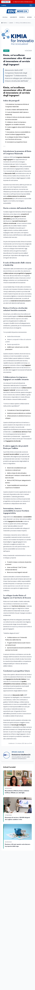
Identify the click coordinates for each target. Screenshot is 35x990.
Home (5, 23)
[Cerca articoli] (30, 5)
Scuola (5, 17)
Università (13, 17)
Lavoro (11, 23)
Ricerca (22, 17)
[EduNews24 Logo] (17, 11)
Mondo (29, 17)
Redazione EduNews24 (21, 754)
